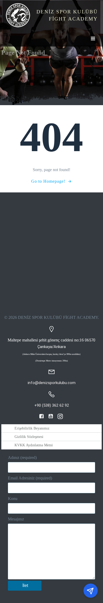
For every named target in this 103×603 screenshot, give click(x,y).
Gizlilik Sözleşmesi (29, 437)
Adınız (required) (22, 457)
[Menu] (92, 38)
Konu (12, 498)
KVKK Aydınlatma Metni (34, 445)
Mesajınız (16, 519)
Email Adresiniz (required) (30, 478)
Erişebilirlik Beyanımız (32, 428)
